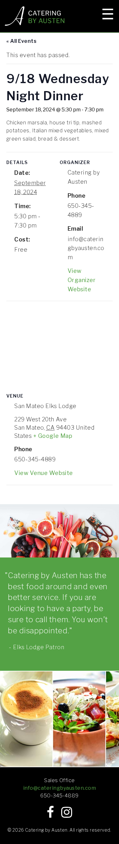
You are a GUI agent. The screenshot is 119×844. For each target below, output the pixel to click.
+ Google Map (52, 435)
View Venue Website (43, 473)
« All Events (21, 41)
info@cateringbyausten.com (59, 788)
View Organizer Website (82, 280)
